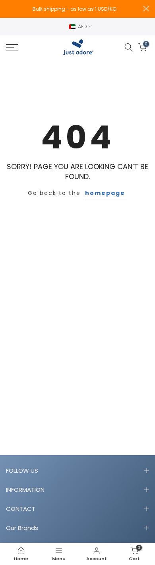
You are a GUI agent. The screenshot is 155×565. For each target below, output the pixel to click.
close (146, 9)
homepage (105, 193)
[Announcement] (74, 9)
